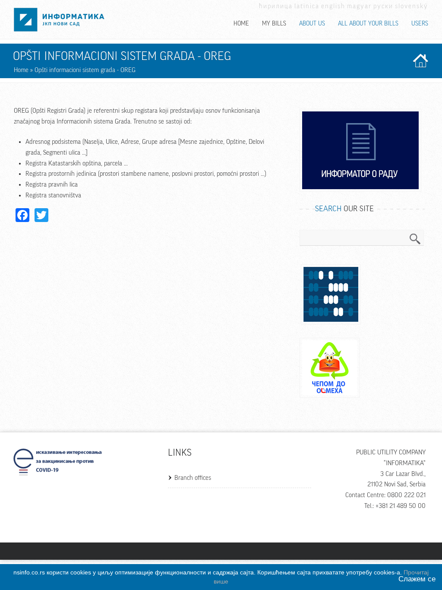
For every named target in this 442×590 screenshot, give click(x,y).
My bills (274, 24)
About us (312, 24)
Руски (383, 6)
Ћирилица (276, 6)
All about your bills (368, 24)
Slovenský (411, 6)
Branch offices (192, 478)
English (333, 6)
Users (419, 24)
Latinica (306, 6)
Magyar (359, 6)
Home (241, 24)
